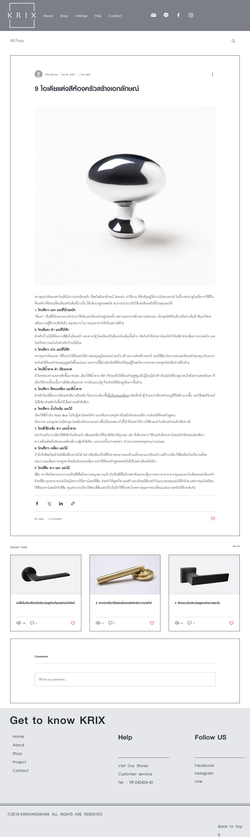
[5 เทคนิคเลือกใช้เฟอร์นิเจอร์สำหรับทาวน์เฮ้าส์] (125, 574)
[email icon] (153, 15)
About (18, 744)
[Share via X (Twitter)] (49, 503)
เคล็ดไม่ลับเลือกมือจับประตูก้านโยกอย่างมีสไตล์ (45, 602)
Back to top (230, 825)
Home (18, 735)
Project (19, 761)
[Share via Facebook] (37, 503)
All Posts (17, 40)
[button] (64, 15)
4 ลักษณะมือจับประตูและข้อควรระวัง (197, 602)
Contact (21, 769)
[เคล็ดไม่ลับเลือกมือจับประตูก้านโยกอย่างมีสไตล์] (45, 574)
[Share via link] (73, 503)
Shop (17, 752)
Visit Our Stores (133, 765)
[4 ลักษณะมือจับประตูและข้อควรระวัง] (204, 574)
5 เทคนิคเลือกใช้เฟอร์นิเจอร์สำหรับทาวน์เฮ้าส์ (124, 602)
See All (236, 546)
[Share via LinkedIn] (61, 503)
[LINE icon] (166, 15)
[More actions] (212, 74)
